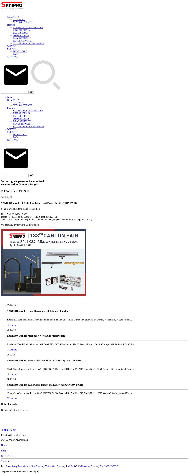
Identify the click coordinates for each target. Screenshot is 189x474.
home (9, 97)
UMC (106, 466)
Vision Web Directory (55, 466)
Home (4, 445)
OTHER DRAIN (21, 35)
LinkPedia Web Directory (78, 466)
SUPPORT (12, 48)
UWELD (114, 466)
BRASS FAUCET (22, 38)
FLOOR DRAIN (21, 32)
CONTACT (12, 56)
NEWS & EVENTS (22, 22)
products (11, 24)
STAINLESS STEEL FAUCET (28, 27)
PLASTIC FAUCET (23, 40)
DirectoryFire (97, 466)
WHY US (11, 46)
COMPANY (13, 17)
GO (31, 92)
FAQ (15, 54)
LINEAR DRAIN (21, 30)
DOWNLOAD (20, 51)
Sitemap (5, 461)
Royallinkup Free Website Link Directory (25, 466)
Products (11, 108)
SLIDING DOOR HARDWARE (28, 43)
